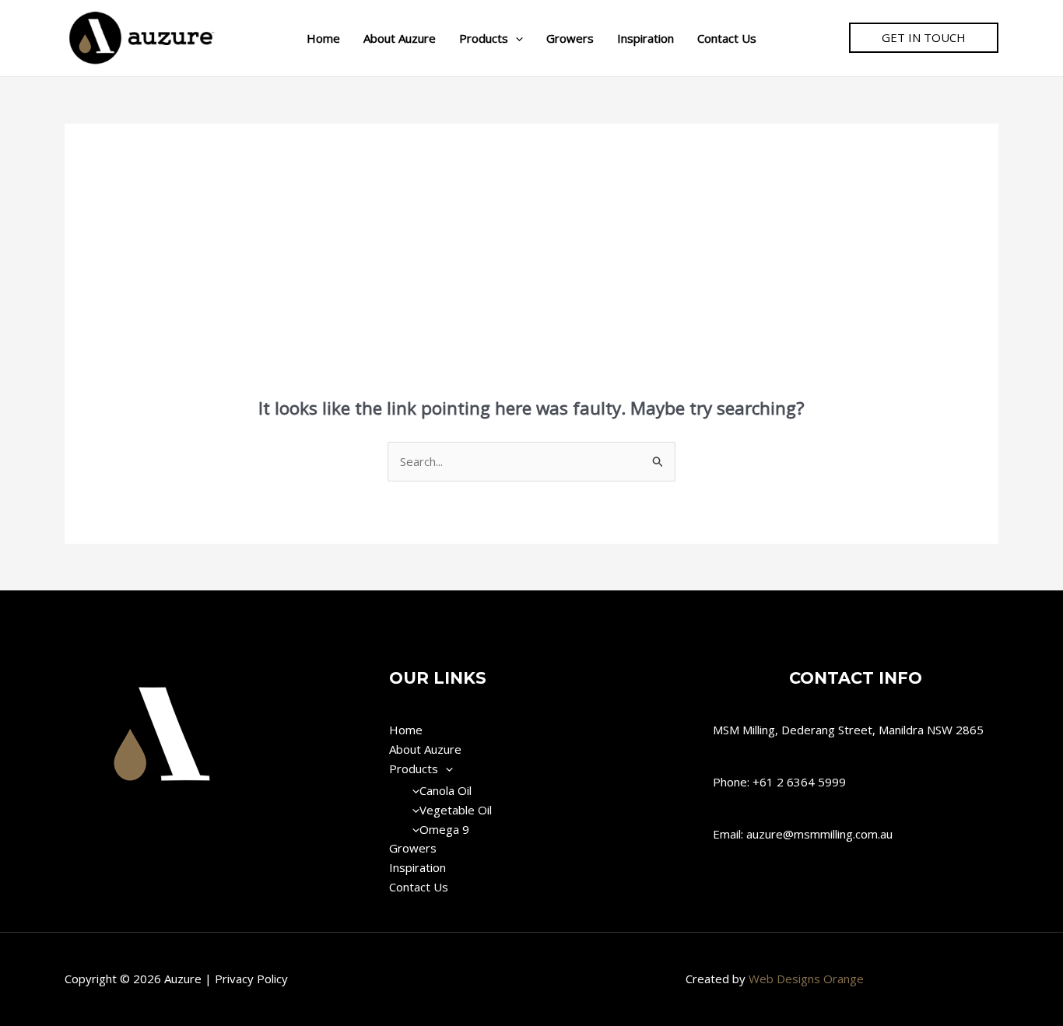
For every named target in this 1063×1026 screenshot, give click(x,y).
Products (483, 38)
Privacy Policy (251, 978)
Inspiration (645, 38)
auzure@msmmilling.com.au (819, 834)
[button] (515, 38)
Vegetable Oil (455, 810)
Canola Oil (445, 790)
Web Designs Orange (806, 978)
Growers (570, 38)
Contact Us (726, 38)
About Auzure (399, 38)
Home (323, 38)
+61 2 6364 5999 (799, 782)
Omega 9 (444, 829)
